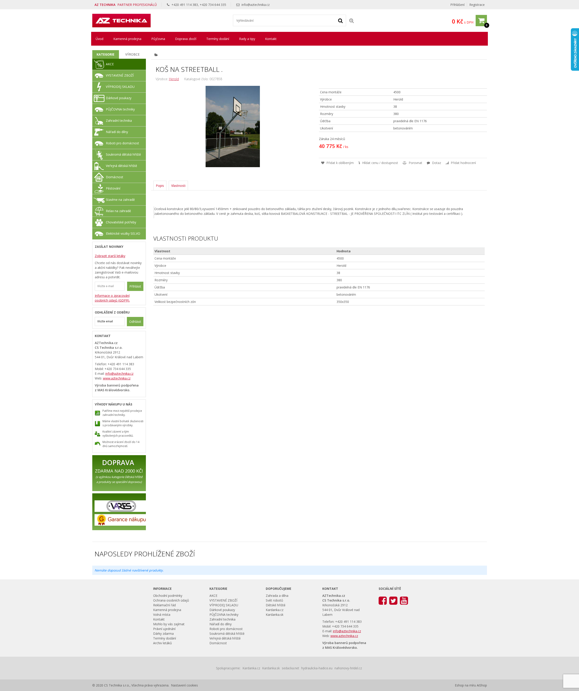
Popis (160, 185)
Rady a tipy (247, 39)
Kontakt (271, 39)
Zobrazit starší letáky (110, 256)
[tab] (105, 54)
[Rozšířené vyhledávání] (351, 20)
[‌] (383, 600)
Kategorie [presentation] (105, 54)
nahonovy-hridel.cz (348, 668)
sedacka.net (290, 668)
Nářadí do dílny (117, 132)
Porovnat (415, 163)
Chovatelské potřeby (121, 222)
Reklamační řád (164, 605)
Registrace (477, 4)
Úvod (99, 39)
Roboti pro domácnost (122, 143)
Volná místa (161, 614)
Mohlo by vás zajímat (169, 624)
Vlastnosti (178, 185)
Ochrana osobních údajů (171, 600)
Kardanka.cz (274, 610)
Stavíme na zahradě (120, 199)
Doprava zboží (185, 39)
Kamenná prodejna (127, 39)
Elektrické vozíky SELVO (123, 233)
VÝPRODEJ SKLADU (120, 86)
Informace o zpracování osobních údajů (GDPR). (112, 297)
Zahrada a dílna (277, 595)
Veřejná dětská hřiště (121, 166)
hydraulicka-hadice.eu (316, 668)
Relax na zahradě (118, 211)
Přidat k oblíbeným (339, 163)
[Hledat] (340, 20)
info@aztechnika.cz (256, 4)
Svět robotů (274, 600)
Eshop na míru (465, 685)
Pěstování (113, 188)
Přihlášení (457, 4)
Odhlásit (135, 321)
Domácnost (114, 177)
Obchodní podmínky (167, 595)
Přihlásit (135, 286)
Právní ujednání (164, 629)
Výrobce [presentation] (132, 54)
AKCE (110, 64)
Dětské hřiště (275, 605)
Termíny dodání (217, 39)
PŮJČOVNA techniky (120, 109)
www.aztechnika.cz (117, 378)
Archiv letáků (162, 643)
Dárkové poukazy (118, 98)
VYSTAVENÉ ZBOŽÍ (120, 75)
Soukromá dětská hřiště (123, 154)
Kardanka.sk (274, 614)
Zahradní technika (119, 120)
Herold (174, 79)
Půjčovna (158, 39)
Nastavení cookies (184, 685)
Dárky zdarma (163, 633)
